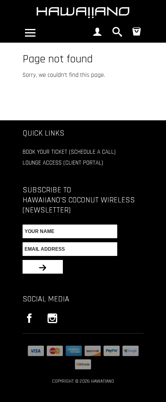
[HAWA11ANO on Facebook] (29, 318)
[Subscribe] (43, 267)
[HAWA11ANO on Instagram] (53, 318)
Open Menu (30, 32)
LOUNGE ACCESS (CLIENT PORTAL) (63, 163)
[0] (136, 34)
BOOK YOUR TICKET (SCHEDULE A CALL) (69, 152)
